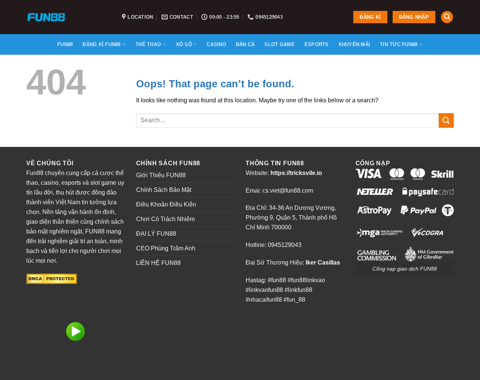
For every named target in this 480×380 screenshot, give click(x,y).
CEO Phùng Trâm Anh (165, 248)
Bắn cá (245, 44)
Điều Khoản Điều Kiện (166, 204)
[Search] (447, 17)
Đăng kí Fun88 (101, 44)
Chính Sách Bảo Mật (163, 190)
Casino (216, 44)
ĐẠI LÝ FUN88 (156, 233)
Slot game (279, 44)
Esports (316, 44)
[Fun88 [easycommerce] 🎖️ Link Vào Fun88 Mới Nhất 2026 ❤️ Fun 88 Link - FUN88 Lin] (68, 17)
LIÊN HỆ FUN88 (158, 263)
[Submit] (446, 120)
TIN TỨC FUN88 (398, 44)
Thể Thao (148, 44)
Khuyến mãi (354, 44)
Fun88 (65, 44)
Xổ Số (184, 44)
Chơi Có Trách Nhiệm (165, 219)
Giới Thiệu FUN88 (161, 175)
